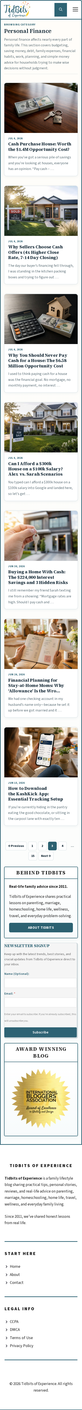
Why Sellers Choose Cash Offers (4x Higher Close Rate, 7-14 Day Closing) (35, 252)
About (15, 1275)
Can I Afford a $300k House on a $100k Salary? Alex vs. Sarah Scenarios (35, 469)
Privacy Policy (21, 1346)
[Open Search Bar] (60, 10)
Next (46, 856)
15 (34, 857)
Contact (16, 1282)
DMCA (15, 1330)
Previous (16, 846)
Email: (9, 993)
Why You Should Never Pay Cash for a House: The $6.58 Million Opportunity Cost (37, 360)
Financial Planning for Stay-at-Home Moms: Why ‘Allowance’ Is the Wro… (36, 685)
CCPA (14, 1322)
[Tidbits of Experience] (18, 10)
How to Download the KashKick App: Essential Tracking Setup (35, 793)
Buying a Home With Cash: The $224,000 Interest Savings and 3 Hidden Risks (38, 577)
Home (15, 1266)
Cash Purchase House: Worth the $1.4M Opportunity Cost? (39, 146)
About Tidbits (41, 927)
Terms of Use (21, 1338)
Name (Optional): (16, 974)
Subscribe (41, 1032)
